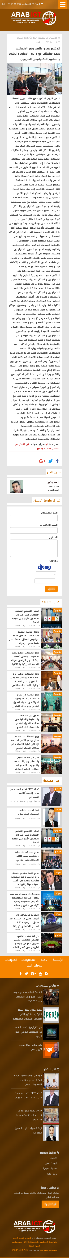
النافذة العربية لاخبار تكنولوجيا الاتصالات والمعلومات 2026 (35, 1240)
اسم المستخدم (49, 513)
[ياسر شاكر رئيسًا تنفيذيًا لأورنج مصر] (51, 1057)
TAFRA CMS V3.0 (20, 1250)
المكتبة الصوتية (50, 1169)
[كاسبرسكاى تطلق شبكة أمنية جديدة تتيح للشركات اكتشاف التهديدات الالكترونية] (51, 1022)
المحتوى (53, 537)
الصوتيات (11, 960)
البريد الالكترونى (48, 525)
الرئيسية (58, 960)
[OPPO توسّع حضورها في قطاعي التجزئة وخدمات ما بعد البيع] (51, 1123)
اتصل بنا (48, 1204)
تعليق (51, 588)
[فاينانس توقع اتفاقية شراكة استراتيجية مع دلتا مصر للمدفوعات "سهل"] (51, 1088)
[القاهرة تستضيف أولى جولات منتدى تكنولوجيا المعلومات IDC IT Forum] (51, 1004)
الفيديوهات (29, 960)
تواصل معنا (52, 1174)
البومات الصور (34, 965)
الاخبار (44, 960)
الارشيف (53, 1158)
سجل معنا (53, 444)
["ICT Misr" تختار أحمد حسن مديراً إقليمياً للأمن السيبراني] (51, 1105)
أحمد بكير (53, 482)
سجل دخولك (38, 444)
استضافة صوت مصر (48, 1250)
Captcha (53, 561)
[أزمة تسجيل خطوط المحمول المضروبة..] (51, 1140)
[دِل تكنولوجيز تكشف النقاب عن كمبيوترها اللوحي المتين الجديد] (51, 1040)
